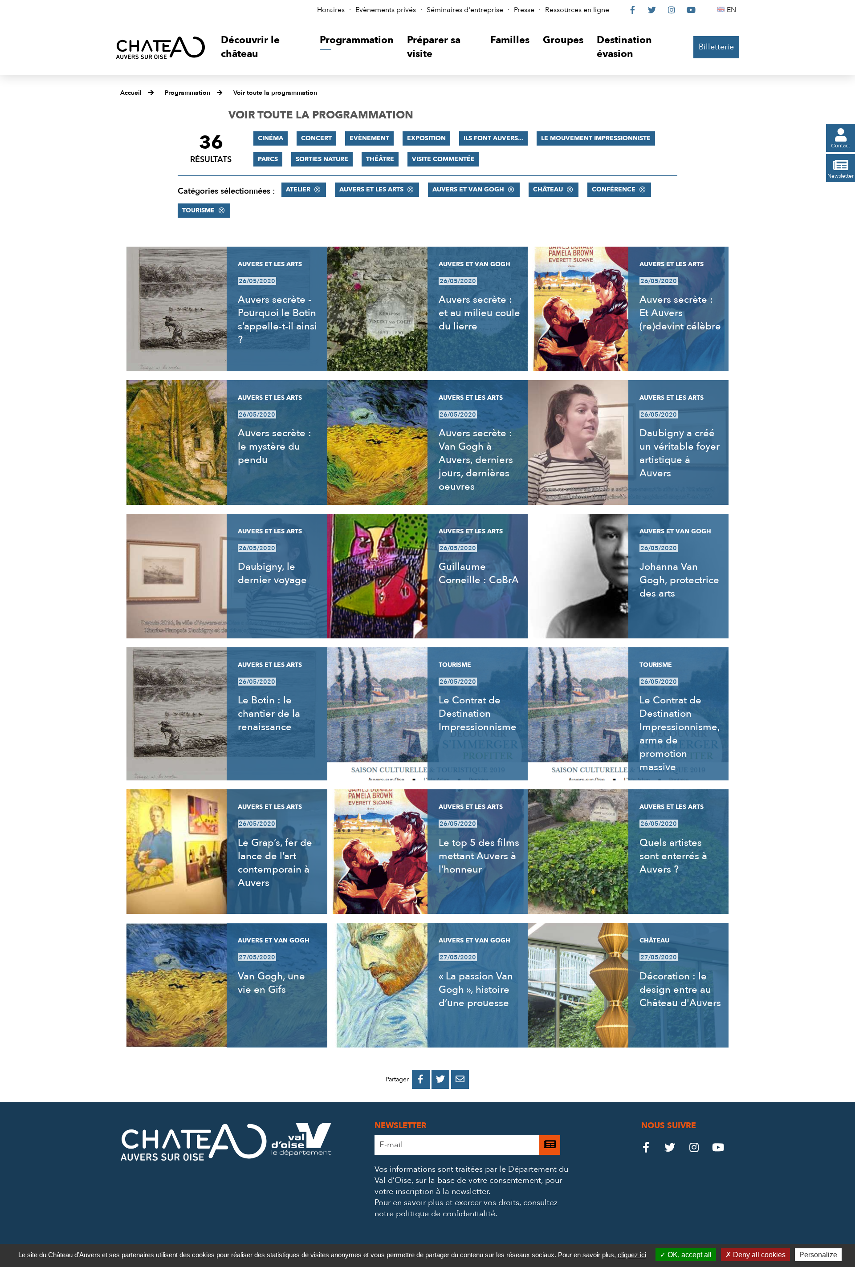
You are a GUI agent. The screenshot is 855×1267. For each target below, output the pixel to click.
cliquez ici (632, 1255)
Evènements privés (385, 10)
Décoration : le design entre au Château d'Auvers (680, 990)
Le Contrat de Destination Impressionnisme (478, 714)
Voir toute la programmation (275, 93)
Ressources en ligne (577, 10)
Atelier (298, 189)
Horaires (331, 10)
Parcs (268, 159)
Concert (316, 138)
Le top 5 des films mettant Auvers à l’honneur (479, 856)
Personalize (818, 1255)
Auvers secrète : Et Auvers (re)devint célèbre (680, 313)
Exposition (426, 138)
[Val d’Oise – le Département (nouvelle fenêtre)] (301, 1153)
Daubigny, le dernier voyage (272, 573)
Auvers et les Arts (371, 189)
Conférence (613, 189)
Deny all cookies (758, 1255)
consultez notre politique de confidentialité (466, 1208)
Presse (524, 10)
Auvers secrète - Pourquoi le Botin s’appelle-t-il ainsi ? (277, 319)
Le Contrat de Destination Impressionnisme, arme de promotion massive (679, 734)
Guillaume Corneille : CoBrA (479, 573)
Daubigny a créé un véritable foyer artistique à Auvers (679, 453)
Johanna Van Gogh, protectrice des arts (679, 580)
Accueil (131, 93)
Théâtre (380, 159)
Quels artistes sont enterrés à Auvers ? (673, 856)
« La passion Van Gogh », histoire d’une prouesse (476, 990)
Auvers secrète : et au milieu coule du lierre (479, 313)
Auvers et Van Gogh (468, 189)
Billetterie (716, 47)
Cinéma (270, 138)
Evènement (369, 138)
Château (548, 189)
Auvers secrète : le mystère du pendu (274, 446)
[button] (263, 47)
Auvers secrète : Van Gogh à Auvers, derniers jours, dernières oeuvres (476, 459)
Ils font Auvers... (493, 138)
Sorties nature (322, 159)
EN (732, 10)
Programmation (187, 93)
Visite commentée (443, 159)
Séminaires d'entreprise (465, 10)
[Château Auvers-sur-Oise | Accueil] (160, 47)
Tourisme (198, 210)
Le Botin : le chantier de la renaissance (269, 714)
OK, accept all (689, 1255)
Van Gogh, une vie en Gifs (271, 983)
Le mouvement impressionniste (596, 138)
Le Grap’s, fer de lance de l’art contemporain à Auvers (275, 862)
